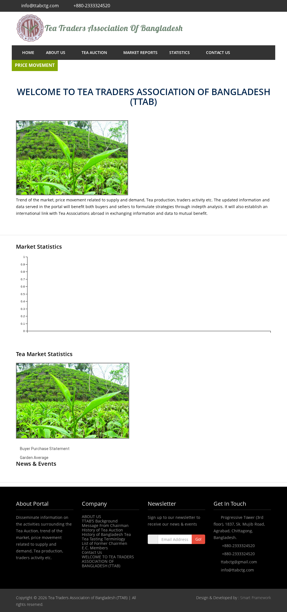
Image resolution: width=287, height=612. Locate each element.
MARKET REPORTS (140, 52)
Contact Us (92, 552)
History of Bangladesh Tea (106, 534)
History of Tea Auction (102, 530)
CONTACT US (218, 52)
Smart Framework (255, 597)
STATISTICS (180, 52)
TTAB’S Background (100, 521)
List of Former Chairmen (104, 543)
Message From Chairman (105, 525)
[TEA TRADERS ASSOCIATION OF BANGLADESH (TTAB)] (143, 28)
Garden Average (34, 457)
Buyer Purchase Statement (45, 448)
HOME (28, 52)
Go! (198, 539)
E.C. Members (95, 547)
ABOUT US (56, 52)
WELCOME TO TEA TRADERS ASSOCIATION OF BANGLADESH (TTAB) (108, 561)
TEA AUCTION (95, 52)
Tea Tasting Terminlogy (103, 539)
